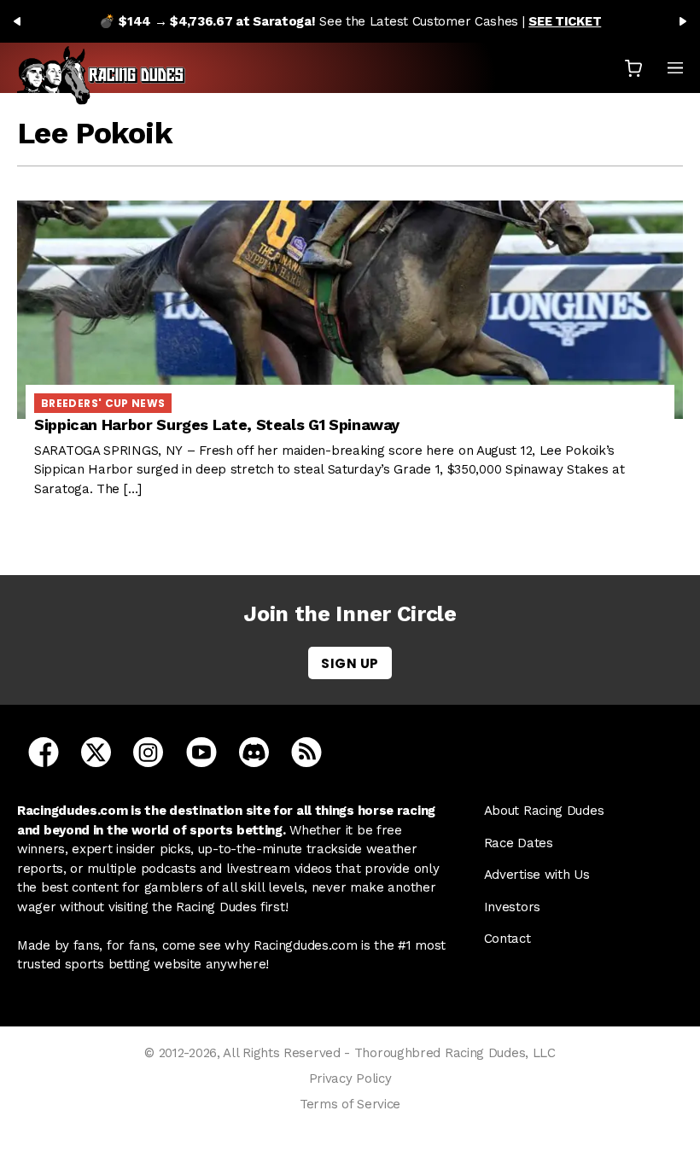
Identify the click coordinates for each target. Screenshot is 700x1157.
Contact (507, 938)
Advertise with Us (537, 874)
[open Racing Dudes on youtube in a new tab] (201, 751)
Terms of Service (350, 1104)
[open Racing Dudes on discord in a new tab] (254, 751)
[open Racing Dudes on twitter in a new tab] (96, 751)
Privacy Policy (350, 1078)
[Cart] (633, 68)
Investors (512, 907)
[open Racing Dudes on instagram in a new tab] (148, 751)
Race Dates (518, 843)
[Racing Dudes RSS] (306, 751)
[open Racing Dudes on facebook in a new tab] (43, 751)
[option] (350, 21)
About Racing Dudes (544, 810)
